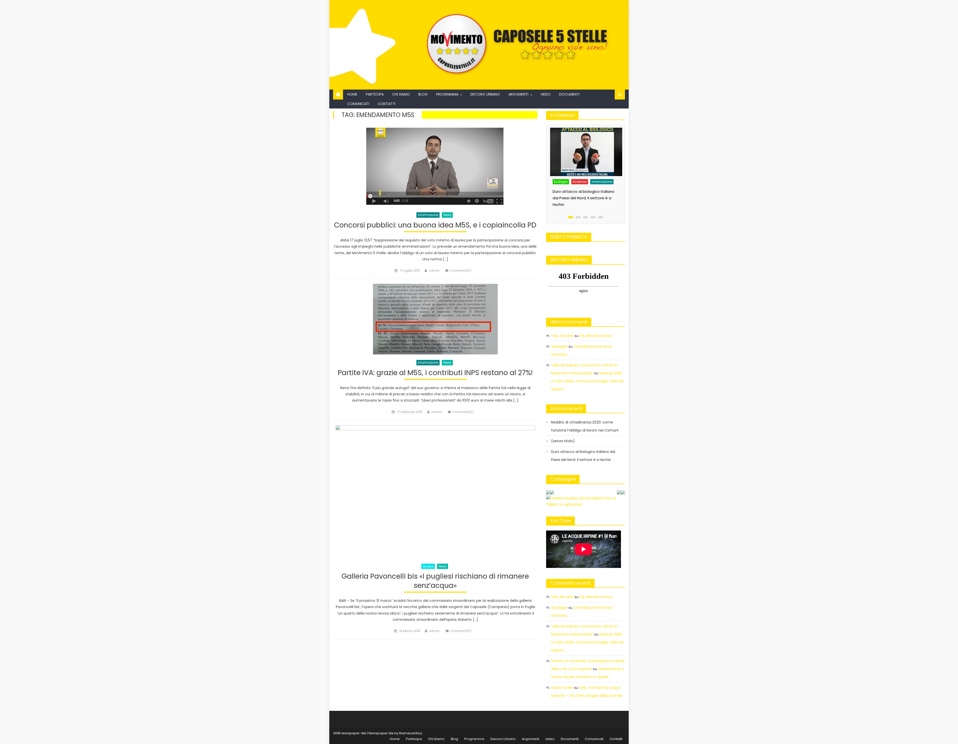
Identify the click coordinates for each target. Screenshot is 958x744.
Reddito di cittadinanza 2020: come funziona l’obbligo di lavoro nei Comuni (584, 426)
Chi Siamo (401, 94)
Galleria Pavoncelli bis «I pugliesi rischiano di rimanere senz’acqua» (435, 581)
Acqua (428, 566)
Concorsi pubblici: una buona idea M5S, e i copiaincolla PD (435, 225)
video (545, 94)
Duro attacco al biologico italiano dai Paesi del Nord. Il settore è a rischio (583, 198)
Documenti (569, 94)
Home (352, 94)
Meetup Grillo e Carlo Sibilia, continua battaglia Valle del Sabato (587, 381)
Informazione (428, 215)
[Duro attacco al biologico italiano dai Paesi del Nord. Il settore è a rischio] (586, 152)
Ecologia (561, 182)
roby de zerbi (562, 335)
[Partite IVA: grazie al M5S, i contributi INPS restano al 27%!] (435, 319)
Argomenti (518, 94)
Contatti (386, 103)
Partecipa (375, 94)
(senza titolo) (563, 440)
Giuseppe (559, 346)
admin (434, 270)
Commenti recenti (570, 583)
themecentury (410, 733)
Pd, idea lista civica (596, 335)
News (447, 215)
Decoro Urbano (485, 94)
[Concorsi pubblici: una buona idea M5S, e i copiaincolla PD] (435, 166)
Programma (447, 94)
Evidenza (580, 182)
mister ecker (562, 687)
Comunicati (358, 103)
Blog (423, 94)
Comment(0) (460, 270)
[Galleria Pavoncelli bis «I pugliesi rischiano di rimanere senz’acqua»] (435, 491)
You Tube (560, 521)
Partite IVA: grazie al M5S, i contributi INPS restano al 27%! (435, 373)
